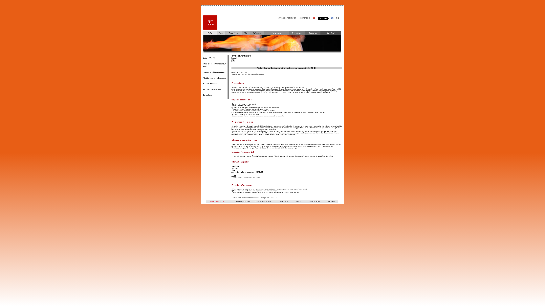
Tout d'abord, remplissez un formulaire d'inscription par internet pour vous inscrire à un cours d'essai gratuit (270, 189)
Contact (298, 201)
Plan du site (331, 201)
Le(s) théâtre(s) (209, 58)
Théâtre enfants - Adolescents (214, 78)
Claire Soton (243, 72)
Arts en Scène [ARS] (217, 201)
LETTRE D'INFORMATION (287, 18)
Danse (221, 33)
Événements (257, 33)
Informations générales (212, 89)
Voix (246, 33)
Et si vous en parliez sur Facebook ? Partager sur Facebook (254, 198)
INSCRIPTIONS (304, 18)
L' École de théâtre (210, 84)
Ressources (313, 33)
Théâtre (210, 33)
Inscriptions (207, 95)
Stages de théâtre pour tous (214, 72)
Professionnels (297, 33)
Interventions (276, 33)
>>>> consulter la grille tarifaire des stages (245, 177)
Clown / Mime (233, 33)
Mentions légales (314, 201)
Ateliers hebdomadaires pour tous (214, 65)
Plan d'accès (284, 201)
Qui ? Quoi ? (331, 33)
